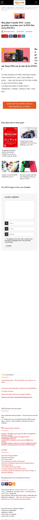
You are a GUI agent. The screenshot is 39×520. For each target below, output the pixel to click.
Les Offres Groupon (7, 391)
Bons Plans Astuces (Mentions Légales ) (12, 508)
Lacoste (31, 489)
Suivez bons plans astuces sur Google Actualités (15, 394)
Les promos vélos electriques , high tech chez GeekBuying (18, 388)
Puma (3, 491)
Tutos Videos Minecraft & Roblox (11, 467)
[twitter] (6, 483)
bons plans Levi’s (22, 489)
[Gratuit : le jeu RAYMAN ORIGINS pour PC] (10, 162)
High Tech (10, 7)
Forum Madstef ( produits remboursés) (13, 461)
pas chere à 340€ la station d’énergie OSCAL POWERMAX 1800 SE (15, 437)
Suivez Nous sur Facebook (8, 514)
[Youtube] (10, 483)
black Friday (5, 493)
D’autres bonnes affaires (11, 428)
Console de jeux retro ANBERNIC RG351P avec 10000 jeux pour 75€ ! (28, 143)
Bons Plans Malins (6, 459)
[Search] (36, 2)
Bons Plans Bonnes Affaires (9, 455)
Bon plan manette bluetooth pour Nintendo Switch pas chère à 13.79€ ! (28, 176)
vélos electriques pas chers (27, 497)
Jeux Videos (20, 7)
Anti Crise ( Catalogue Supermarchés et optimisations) (17, 463)
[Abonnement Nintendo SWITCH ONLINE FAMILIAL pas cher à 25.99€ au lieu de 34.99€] (10, 128)
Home (3, 7)
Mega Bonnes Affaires (8, 457)
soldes (22, 491)
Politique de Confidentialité (8, 510)
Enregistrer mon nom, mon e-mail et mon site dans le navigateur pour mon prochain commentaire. (18, 240)
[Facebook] (2, 483)
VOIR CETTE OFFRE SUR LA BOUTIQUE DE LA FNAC (19, 105)
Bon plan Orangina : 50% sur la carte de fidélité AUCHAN (19, 443)
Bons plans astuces (9, 31)
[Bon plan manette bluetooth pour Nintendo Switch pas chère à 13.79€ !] (28, 162)
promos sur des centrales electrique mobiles (17, 499)
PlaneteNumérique (7, 465)
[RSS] (13, 483)
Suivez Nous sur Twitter (7, 516)
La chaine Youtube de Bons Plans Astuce (13, 468)
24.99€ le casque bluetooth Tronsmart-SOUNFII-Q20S (18, 445)
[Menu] (2, 2)
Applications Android (7, 512)
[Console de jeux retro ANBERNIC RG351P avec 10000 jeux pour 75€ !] (28, 128)
